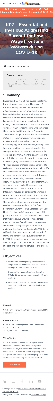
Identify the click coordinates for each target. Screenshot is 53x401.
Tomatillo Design (38, 394)
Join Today (15, 364)
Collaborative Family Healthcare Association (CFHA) (25, 310)
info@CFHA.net (10, 313)
